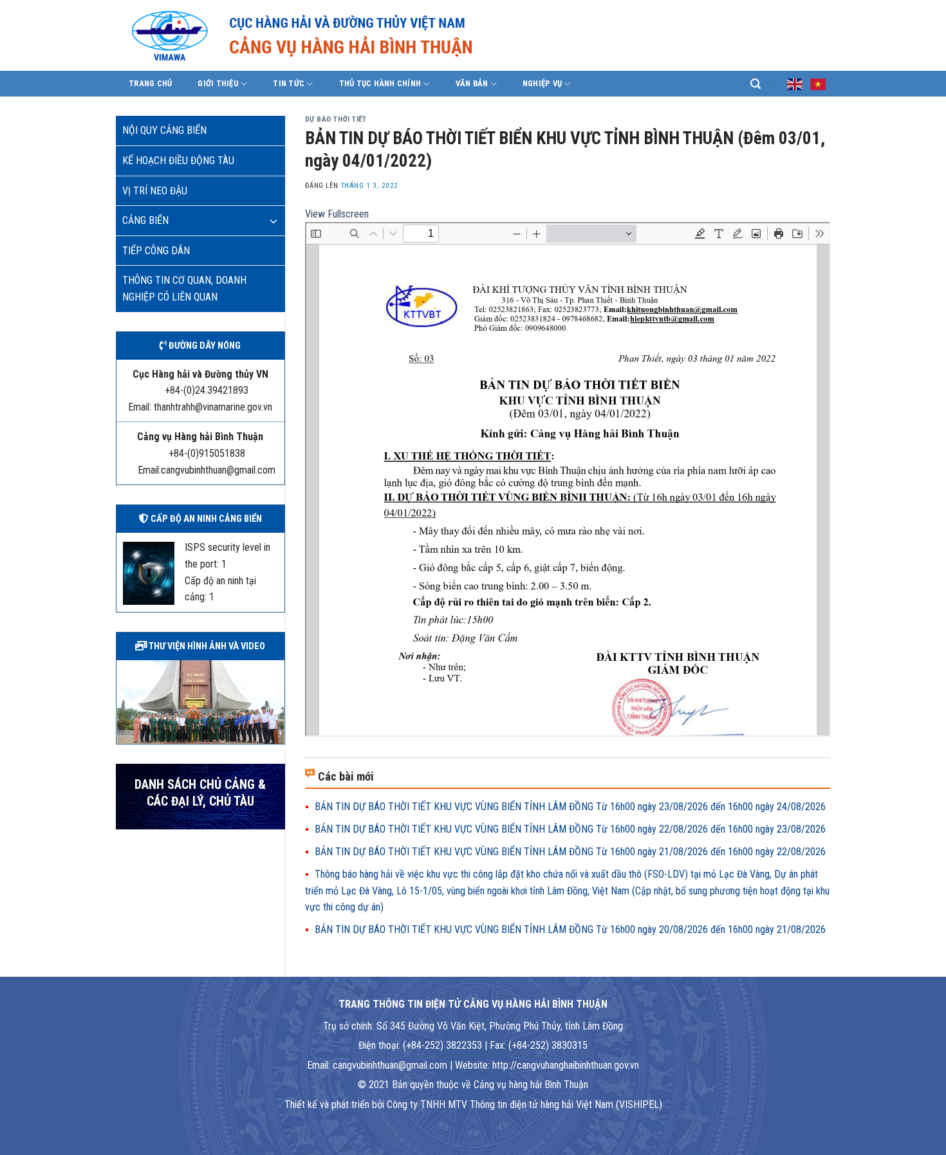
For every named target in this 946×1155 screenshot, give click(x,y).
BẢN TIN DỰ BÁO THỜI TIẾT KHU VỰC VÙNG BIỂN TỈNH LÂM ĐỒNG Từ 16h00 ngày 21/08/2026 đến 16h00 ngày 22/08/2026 (570, 851)
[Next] (277, 701)
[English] (795, 83)
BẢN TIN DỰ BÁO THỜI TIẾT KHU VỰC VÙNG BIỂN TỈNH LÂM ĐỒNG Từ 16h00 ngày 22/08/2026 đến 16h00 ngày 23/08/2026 (570, 829)
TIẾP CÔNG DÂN (156, 251)
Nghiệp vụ (542, 83)
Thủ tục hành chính (380, 83)
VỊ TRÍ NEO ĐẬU (154, 191)
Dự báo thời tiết (336, 119)
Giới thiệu (218, 83)
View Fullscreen (337, 214)
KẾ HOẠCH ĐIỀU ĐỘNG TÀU (178, 160)
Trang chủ (150, 83)
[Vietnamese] (818, 83)
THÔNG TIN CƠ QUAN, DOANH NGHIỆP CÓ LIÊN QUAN (184, 288)
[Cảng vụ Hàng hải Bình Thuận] (341, 35)
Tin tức (288, 83)
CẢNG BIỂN (145, 220)
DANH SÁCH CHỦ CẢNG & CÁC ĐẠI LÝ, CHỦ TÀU (200, 793)
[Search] (755, 84)
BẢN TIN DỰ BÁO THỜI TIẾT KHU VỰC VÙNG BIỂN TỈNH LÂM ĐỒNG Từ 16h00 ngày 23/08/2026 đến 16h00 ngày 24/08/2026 (570, 806)
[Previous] (123, 701)
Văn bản (472, 83)
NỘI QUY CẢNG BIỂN (164, 130)
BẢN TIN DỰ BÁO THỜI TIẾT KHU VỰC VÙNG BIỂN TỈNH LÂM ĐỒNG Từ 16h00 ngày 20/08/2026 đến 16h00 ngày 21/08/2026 (570, 929)
